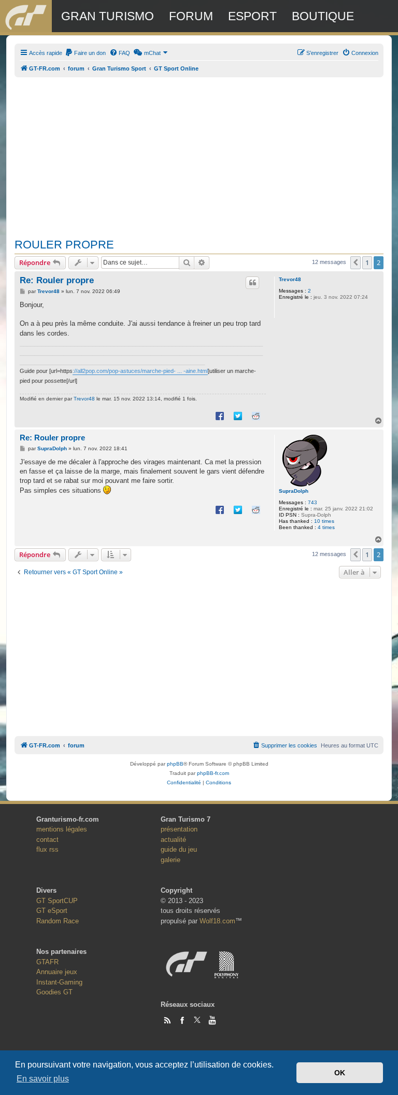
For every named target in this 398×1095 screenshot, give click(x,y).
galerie (170, 860)
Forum (191, 16)
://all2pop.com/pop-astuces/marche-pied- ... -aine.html (140, 371)
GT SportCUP (57, 901)
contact (47, 839)
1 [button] (367, 262)
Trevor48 (290, 279)
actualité (173, 839)
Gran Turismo (107, 16)
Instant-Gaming (59, 982)
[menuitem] (85, 53)
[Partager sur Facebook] (219, 415)
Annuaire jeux (56, 972)
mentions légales (61, 829)
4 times (326, 527)
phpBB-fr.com (213, 773)
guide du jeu (179, 849)
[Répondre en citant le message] (252, 282)
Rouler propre (64, 244)
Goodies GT (54, 992)
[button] (355, 262)
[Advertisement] (199, 152)
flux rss (47, 849)
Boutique (323, 16)
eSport (252, 16)
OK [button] (339, 1073)
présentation (179, 829)
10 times (324, 521)
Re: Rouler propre (57, 280)
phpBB (175, 764)
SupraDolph (293, 491)
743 (312, 502)
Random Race (57, 921)
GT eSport (51, 910)
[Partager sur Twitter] (238, 415)
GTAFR (47, 962)
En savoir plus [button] (43, 1078)
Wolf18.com (217, 921)
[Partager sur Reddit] (256, 415)
